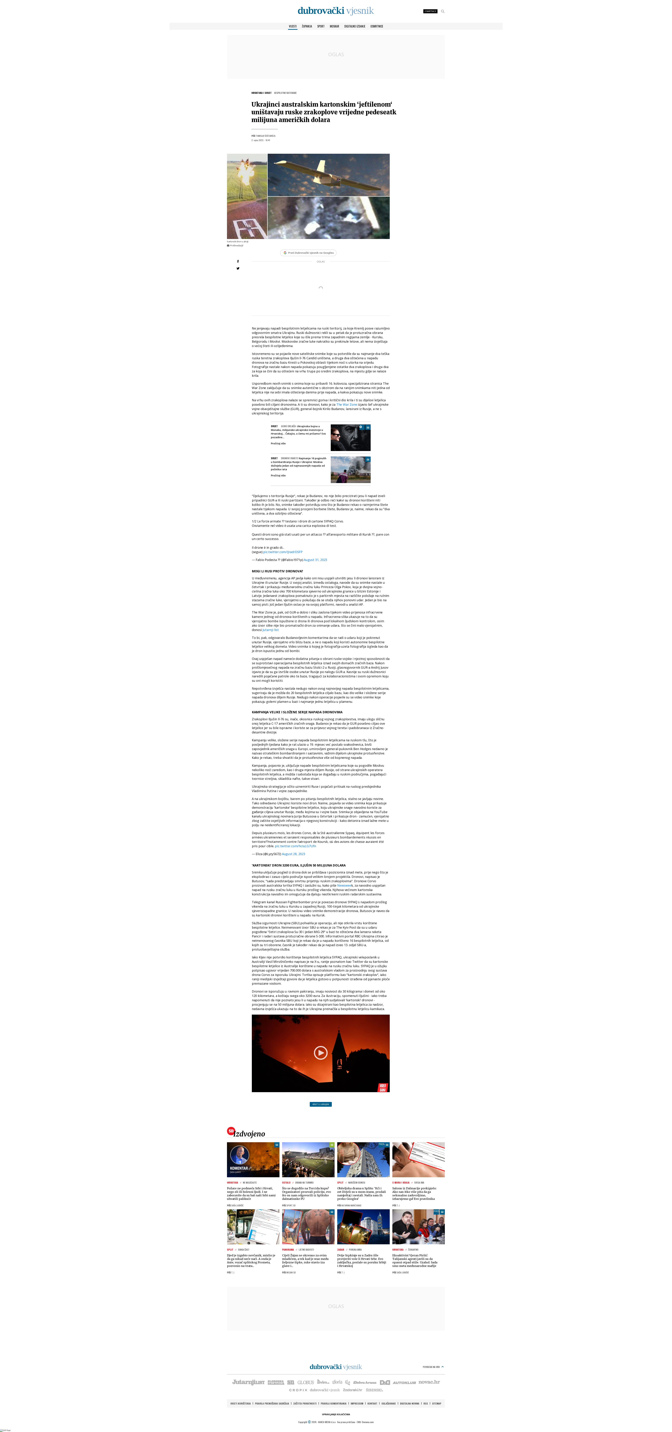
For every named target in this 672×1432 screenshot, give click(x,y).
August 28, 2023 (293, 854)
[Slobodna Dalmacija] (276, 1382)
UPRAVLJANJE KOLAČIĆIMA (336, 1414)
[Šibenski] (374, 1389)
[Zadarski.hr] (353, 1389)
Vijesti (293, 26)
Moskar (334, 26)
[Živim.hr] (323, 1382)
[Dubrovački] (336, 11)
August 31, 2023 (315, 560)
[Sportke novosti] (291, 1382)
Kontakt (372, 1403)
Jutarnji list (270, 630)
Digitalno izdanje (354, 26)
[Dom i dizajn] (385, 1382)
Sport (321, 26)
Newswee (344, 885)
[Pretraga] (442, 11)
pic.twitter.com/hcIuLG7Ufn (295, 846)
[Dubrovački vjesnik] (325, 1389)
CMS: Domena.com (365, 1422)
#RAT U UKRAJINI (321, 1104)
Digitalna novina (409, 1403)
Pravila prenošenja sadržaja (272, 1403)
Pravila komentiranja (333, 1403)
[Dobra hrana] (365, 1382)
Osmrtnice (376, 26)
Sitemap (436, 1403)
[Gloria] (337, 1382)
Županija (307, 26)
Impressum (357, 1403)
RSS (426, 1403)
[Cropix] (297, 1389)
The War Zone (346, 404)
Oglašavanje (389, 1403)
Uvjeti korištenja (240, 1403)
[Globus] (306, 1382)
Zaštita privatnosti (305, 1403)
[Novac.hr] (429, 1382)
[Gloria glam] (348, 1382)
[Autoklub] (404, 1382)
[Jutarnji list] (248, 1382)
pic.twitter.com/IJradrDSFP (283, 552)
